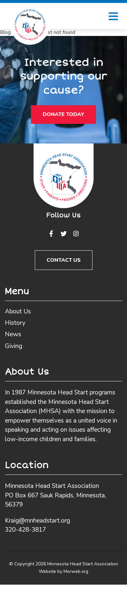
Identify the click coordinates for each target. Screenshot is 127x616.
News (13, 334)
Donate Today (63, 114)
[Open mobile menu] (113, 16)
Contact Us (64, 260)
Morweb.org (76, 571)
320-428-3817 (25, 529)
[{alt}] (64, 175)
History (15, 323)
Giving (13, 346)
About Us (18, 311)
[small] (51, 233)
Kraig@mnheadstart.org (37, 520)
